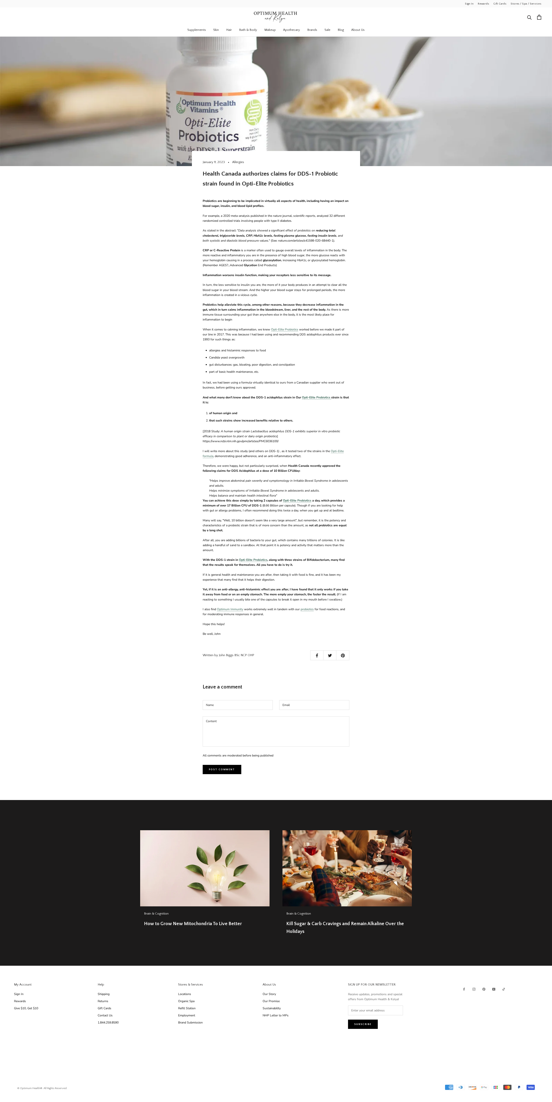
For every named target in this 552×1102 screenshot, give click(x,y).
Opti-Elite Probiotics (284, 329)
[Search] (529, 17)
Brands (312, 30)
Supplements (196, 30)
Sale (327, 30)
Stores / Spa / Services (526, 3)
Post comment (222, 769)
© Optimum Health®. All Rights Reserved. (42, 1088)
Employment (186, 1015)
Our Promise (271, 1001)
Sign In (469, 3)
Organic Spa (186, 1001)
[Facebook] (464, 988)
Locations (184, 994)
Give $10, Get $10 (26, 1008)
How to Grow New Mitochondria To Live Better (193, 923)
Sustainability (272, 1008)
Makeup (270, 30)
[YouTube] (493, 988)
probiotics (307, 609)
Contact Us (105, 1015)
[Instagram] (473, 988)
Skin (216, 30)
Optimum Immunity (230, 609)
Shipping (104, 994)
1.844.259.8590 (108, 1022)
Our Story (269, 994)
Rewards (483, 3)
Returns (103, 1001)
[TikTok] (503, 988)
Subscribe (363, 1024)
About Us (358, 30)
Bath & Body (248, 30)
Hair (229, 30)
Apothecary (291, 30)
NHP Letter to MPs (276, 1015)
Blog (341, 30)
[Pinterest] (483, 988)
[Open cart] (539, 17)
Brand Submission (190, 1022)
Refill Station (187, 1008)
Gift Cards (499, 3)
